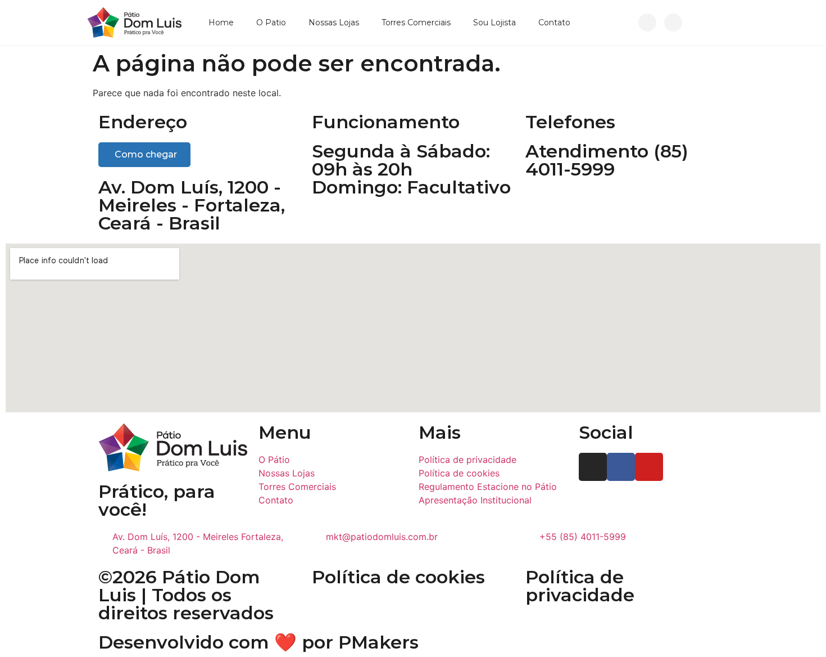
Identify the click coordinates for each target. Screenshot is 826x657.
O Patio (271, 22)
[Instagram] (647, 23)
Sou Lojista (494, 22)
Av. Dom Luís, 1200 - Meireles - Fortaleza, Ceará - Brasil (191, 205)
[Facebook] (673, 23)
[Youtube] (649, 467)
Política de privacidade (579, 586)
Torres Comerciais (416, 22)
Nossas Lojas (333, 22)
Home (221, 22)
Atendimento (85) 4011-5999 (606, 160)
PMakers (378, 642)
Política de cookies (398, 577)
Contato (554, 22)
